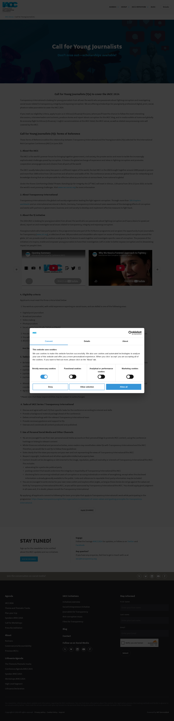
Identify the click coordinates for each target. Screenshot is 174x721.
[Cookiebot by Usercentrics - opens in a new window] (130, 333)
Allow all (124, 387)
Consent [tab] (49, 341)
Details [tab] (87, 341)
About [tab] (125, 341)
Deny (50, 387)
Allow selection (87, 387)
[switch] (72, 377)
